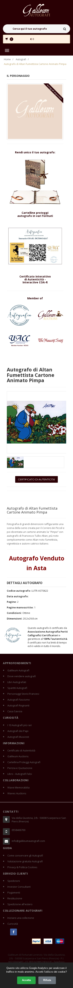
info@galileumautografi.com (28, 841)
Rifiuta (47, 980)
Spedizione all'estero (20, 904)
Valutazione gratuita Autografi (25, 861)
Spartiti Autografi (17, 688)
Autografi (21, 59)
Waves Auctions (16, 793)
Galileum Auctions (18, 756)
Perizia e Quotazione (19, 768)
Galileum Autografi (18, 670)
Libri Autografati (16, 682)
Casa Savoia (14, 711)
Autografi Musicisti (18, 737)
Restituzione (14, 898)
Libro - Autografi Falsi (19, 774)
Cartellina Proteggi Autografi (23, 762)
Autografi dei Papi (17, 731)
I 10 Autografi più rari (19, 725)
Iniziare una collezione (20, 918)
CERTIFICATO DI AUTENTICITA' (36, 479)
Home (7, 59)
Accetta (26, 980)
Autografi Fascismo (18, 699)
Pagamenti (13, 892)
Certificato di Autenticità (21, 750)
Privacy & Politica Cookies (22, 867)
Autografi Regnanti (18, 705)
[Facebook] (13, 932)
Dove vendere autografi (21, 676)
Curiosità (12, 923)
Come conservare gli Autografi (25, 855)
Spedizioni (13, 881)
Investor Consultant (19, 886)
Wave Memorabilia (18, 787)
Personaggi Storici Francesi (23, 693)
